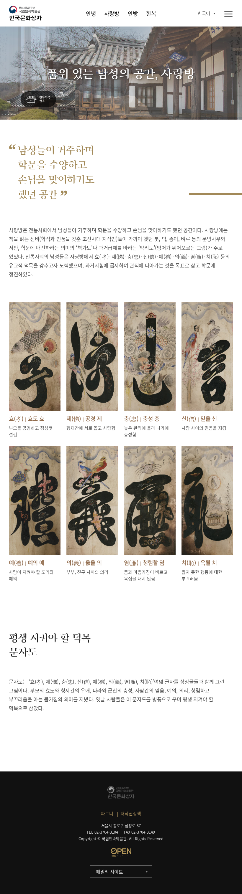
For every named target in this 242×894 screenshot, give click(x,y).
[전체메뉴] (228, 14)
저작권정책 (130, 813)
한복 (151, 13)
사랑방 (111, 13)
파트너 (107, 813)
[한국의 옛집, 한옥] (38, 99)
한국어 (204, 13)
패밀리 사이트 (109, 871)
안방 (133, 13)
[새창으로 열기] (121, 852)
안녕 (91, 13)
